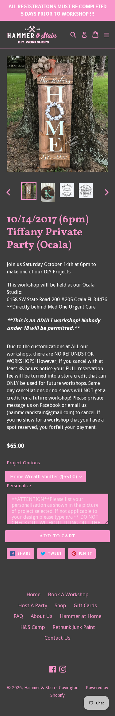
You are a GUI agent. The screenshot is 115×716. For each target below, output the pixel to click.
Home (33, 594)
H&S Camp (32, 627)
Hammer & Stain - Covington (51, 687)
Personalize (19, 485)
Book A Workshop (68, 594)
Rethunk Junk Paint (73, 627)
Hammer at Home (81, 616)
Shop (60, 605)
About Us (41, 616)
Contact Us (57, 638)
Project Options (23, 463)
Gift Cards (85, 605)
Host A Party (32, 605)
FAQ (18, 616)
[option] (28, 191)
